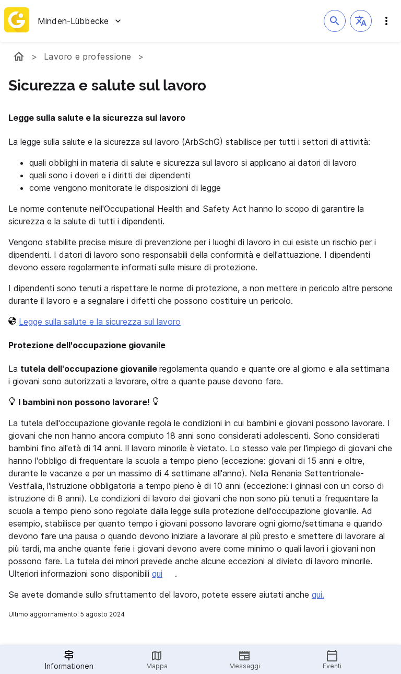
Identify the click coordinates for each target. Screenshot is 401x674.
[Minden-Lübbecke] (18, 56)
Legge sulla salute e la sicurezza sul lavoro (100, 321)
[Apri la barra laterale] (386, 20)
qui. (318, 594)
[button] (361, 21)
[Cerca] (335, 21)
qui (157, 573)
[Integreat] (16, 21)
